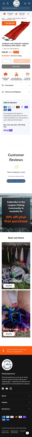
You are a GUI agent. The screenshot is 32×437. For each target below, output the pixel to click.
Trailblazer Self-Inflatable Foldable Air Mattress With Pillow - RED (14, 19)
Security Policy (14, 432)
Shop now (9, 286)
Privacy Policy (23, 431)
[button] (25, 3)
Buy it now (16, 66)
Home (3, 18)
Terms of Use (5, 431)
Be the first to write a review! (16, 181)
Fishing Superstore (10, 428)
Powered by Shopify (21, 428)
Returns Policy (5, 432)
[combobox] (16, 8)
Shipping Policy (14, 431)
